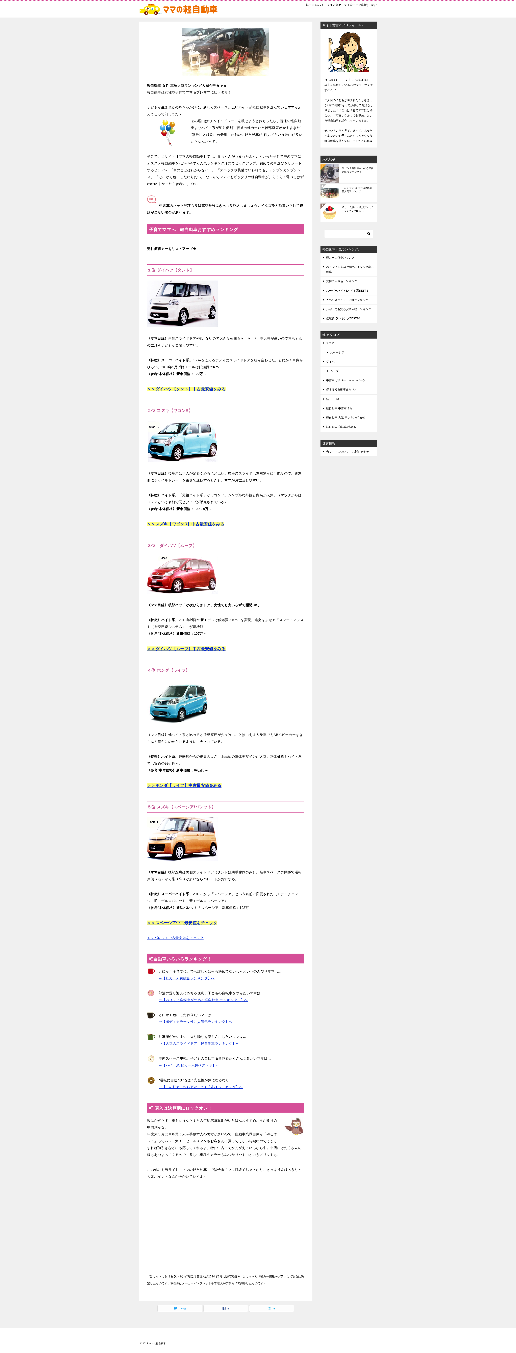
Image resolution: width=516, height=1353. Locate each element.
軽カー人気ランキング (340, 257)
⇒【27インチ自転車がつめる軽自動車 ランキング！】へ (203, 1000)
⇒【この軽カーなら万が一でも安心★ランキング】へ (201, 1087)
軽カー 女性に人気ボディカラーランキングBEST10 (358, 209)
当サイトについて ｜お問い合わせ (347, 451)
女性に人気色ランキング (341, 281)
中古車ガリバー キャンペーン (346, 380)
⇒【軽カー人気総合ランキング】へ (187, 978)
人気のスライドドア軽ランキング (347, 299)
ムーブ (334, 371)
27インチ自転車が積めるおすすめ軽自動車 (350, 269)
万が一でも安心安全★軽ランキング (348, 309)
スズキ (330, 343)
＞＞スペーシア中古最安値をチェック (182, 923)
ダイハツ (331, 361)
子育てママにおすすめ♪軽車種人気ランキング (357, 189)
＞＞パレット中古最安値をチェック (175, 938)
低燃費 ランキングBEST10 (343, 318)
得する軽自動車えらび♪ (341, 389)
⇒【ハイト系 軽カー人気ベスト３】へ (189, 1065)
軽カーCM (332, 399)
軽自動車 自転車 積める (341, 426)
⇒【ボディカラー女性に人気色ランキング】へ (195, 1022)
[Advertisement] (225, 1230)
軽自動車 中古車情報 (339, 408)
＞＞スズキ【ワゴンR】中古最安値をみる (185, 524)
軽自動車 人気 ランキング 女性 (345, 417)
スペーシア (337, 352)
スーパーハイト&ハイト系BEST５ (347, 290)
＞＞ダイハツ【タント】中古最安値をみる (186, 389)
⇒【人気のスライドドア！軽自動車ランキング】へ (199, 1043)
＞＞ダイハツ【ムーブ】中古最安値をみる (186, 648)
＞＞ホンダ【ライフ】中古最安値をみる (184, 785)
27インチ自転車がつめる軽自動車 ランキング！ (357, 170)
